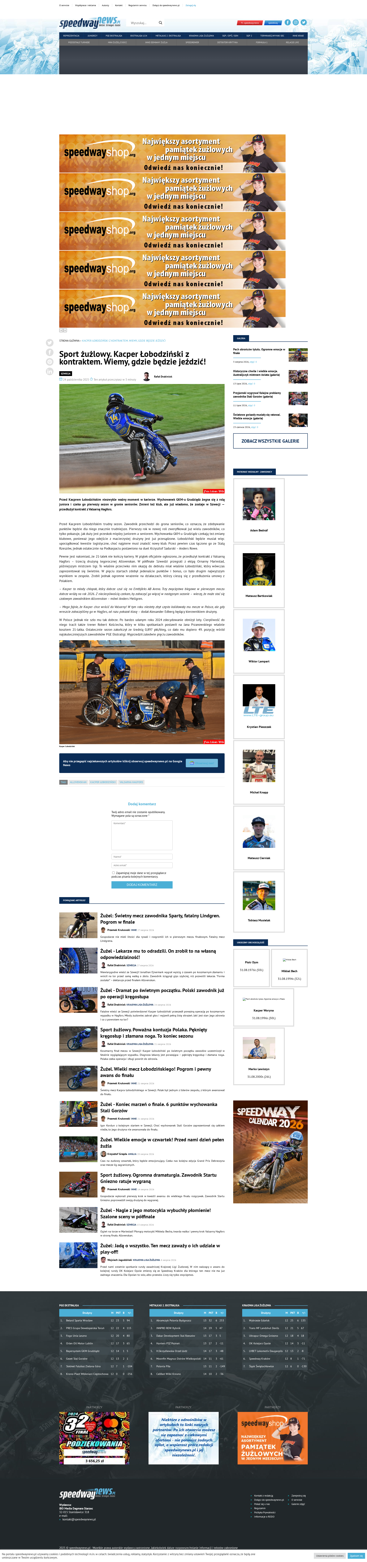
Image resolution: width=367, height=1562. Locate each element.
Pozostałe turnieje (79, 42)
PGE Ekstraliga (114, 35)
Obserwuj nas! (204, 763)
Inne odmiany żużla (156, 42)
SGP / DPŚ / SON (230, 35)
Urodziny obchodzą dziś (250, 942)
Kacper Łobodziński (103, 782)
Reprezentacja (71, 35)
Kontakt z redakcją (263, 1495)
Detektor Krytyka (227, 42)
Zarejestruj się (298, 1495)
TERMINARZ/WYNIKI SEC (272, 35)
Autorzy (105, 5)
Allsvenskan (78, 782)
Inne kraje (298, 35)
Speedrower (192, 42)
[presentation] (61, 330)
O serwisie (64, 5)
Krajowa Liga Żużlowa (201, 35)
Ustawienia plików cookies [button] (329, 1555)
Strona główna (69, 340)
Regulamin (260, 1508)
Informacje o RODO (264, 1516)
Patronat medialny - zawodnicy (254, 471)
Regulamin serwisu (137, 5)
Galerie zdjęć (298, 1504)
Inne (134, 930)
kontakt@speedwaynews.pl (79, 1519)
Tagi (63, 782)
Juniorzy (92, 35)
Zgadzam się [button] (356, 1555)
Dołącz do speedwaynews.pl (166, 5)
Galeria (241, 338)
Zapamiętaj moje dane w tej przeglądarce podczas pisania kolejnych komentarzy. (138, 874)
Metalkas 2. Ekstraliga (168, 35)
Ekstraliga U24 (138, 35)
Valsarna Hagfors (131, 782)
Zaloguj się (191, 5)
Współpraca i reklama (85, 5)
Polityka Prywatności (264, 1512)
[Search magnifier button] (160, 22)
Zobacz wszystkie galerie (270, 441)
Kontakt (119, 5)
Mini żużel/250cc (117, 42)
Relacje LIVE (292, 42)
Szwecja (66, 373)
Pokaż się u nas (262, 1504)
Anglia (132, 1154)
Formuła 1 (262, 42)
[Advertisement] (183, 106)
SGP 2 (249, 35)
